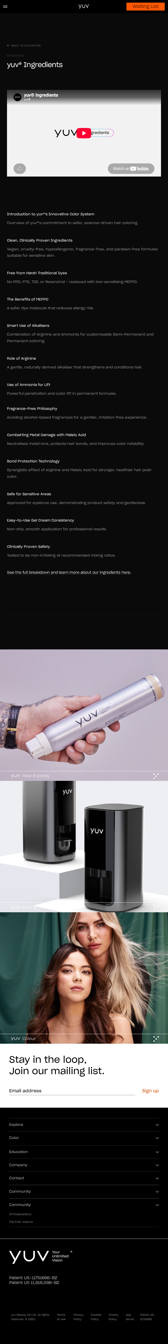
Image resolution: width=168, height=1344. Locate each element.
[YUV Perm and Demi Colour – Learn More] (84, 715)
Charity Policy (113, 1317)
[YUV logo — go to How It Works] (40, 1257)
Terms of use (61, 1317)
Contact (16, 1178)
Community (20, 1191)
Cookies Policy (96, 1317)
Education (18, 1152)
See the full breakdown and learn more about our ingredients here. (69, 572)
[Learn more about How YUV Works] (84, 846)
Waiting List (146, 6)
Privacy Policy (79, 1317)
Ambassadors (20, 1214)
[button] (7, 6)
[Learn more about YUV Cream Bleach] (84, 978)
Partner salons (21, 1222)
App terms (130, 1317)
